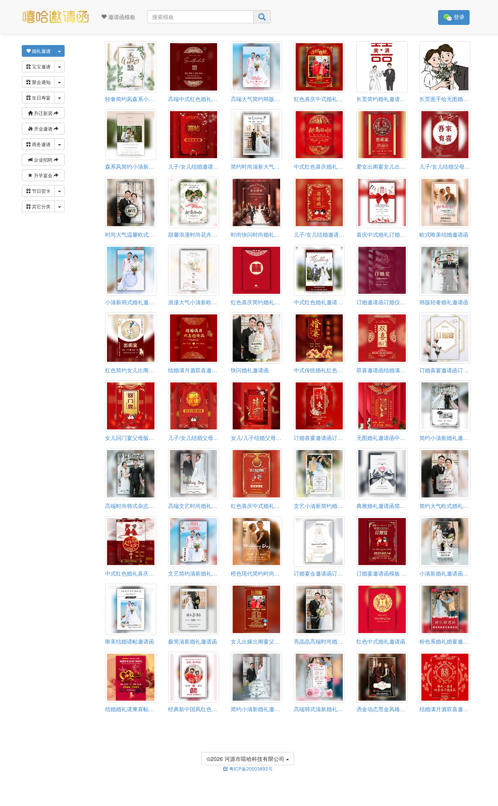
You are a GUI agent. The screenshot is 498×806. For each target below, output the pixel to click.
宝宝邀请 (41, 66)
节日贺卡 (41, 190)
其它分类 (41, 206)
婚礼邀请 (41, 50)
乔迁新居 (43, 113)
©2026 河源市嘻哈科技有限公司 (246, 758)
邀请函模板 (121, 17)
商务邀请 (41, 144)
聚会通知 (41, 82)
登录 (458, 17)
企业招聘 (43, 159)
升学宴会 (43, 175)
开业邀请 (43, 128)
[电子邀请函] (55, 17)
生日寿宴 (41, 97)
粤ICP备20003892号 (250, 768)
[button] (5, 803)
